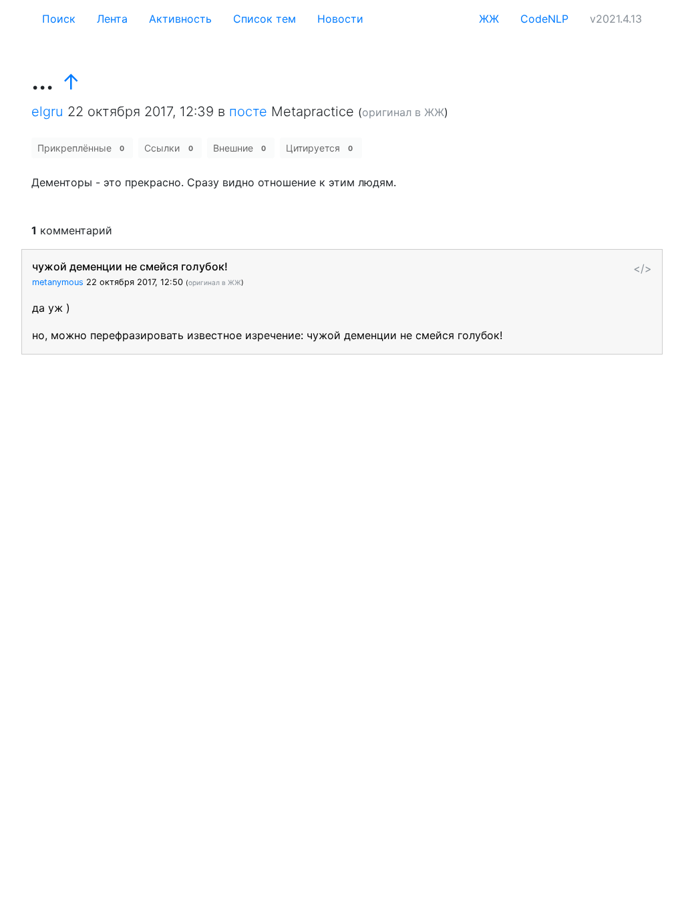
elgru (47, 111)
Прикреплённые (80, 148)
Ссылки (168, 148)
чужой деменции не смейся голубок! (130, 266)
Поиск (58, 18)
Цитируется (319, 148)
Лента (112, 18)
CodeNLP (544, 18)
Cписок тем (264, 18)
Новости (340, 18)
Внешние (239, 148)
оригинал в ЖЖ (403, 112)
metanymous (57, 282)
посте (248, 111)
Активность (180, 18)
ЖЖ (489, 18)
